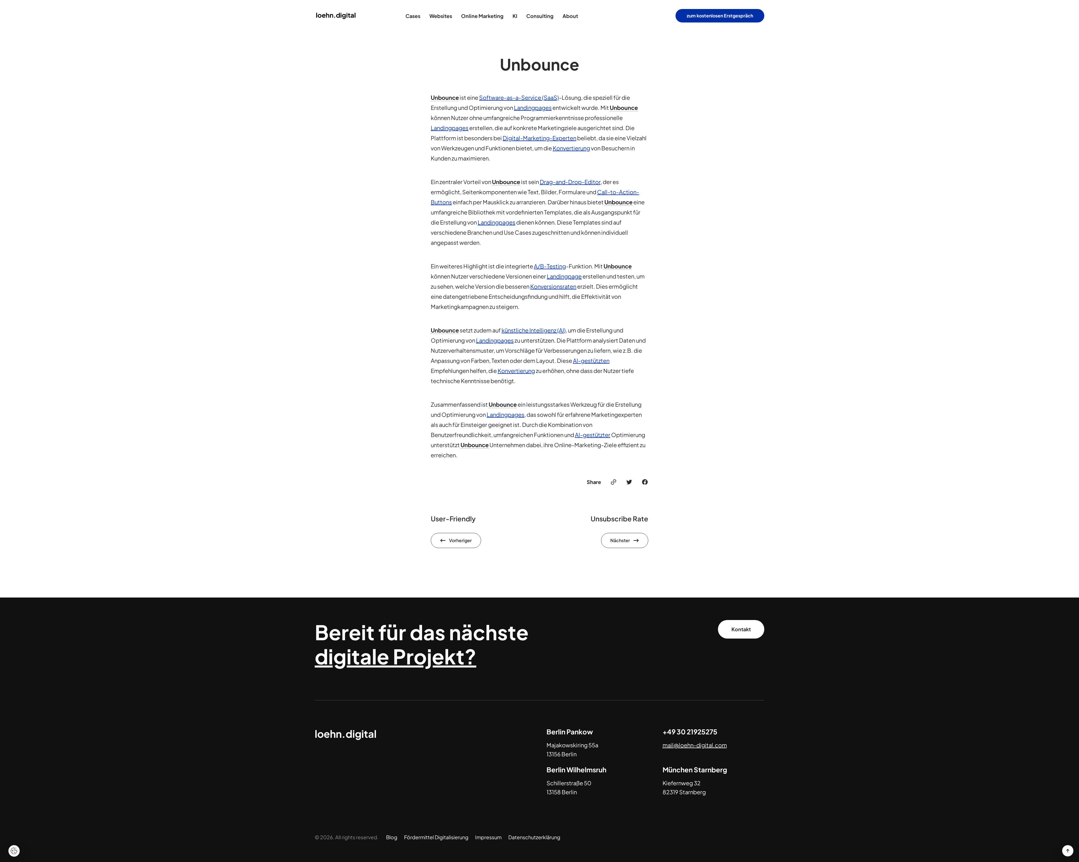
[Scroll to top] (1067, 850)
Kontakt (741, 629)
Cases (412, 16)
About (570, 16)
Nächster (620, 540)
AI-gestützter (592, 434)
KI (515, 16)
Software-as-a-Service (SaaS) (519, 97)
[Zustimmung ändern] (14, 851)
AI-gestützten (591, 360)
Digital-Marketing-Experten (539, 137)
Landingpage (564, 276)
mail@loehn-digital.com (695, 744)
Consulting (540, 16)
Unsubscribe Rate (619, 518)
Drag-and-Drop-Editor (570, 181)
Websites (440, 16)
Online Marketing (482, 16)
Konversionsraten (553, 286)
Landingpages (533, 107)
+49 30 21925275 (690, 731)
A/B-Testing (550, 266)
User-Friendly (453, 518)
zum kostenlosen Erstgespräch (720, 16)
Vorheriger (460, 540)
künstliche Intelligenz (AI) (534, 330)
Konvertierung (571, 147)
